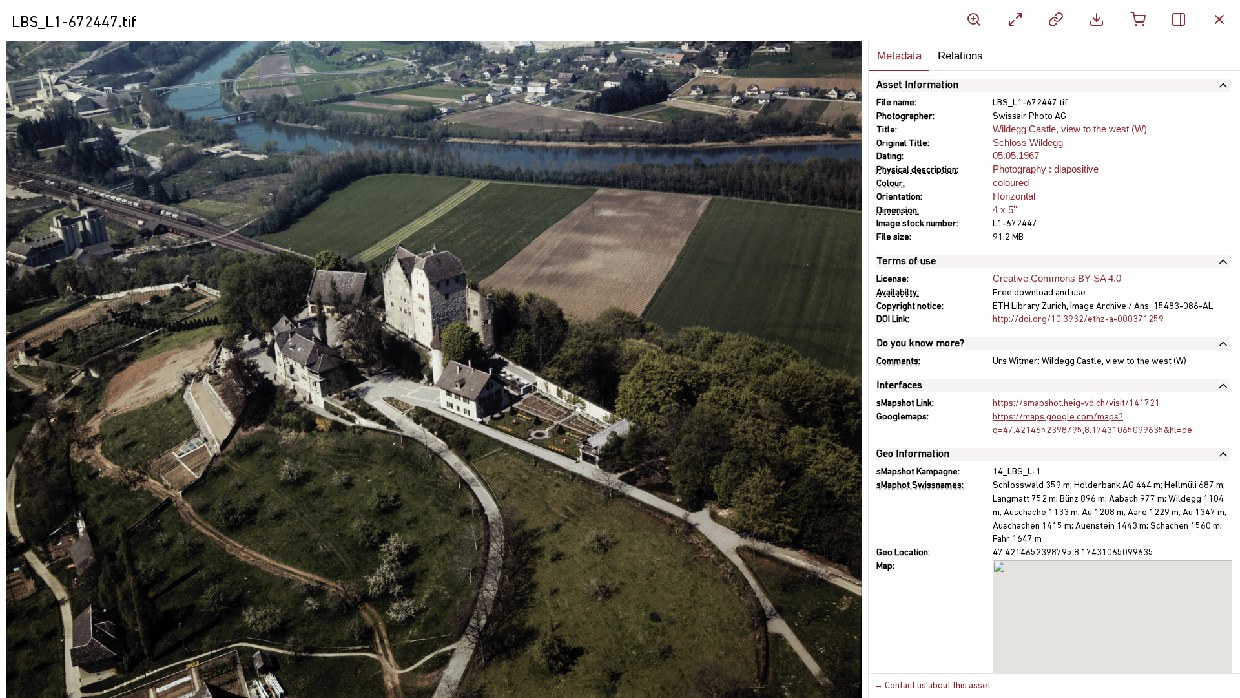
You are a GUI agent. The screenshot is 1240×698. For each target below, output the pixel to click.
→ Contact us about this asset (932, 686)
